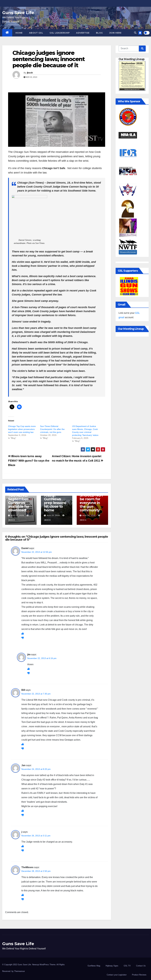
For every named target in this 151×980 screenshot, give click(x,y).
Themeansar (19, 971)
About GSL (36, 32)
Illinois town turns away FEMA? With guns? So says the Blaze (28, 461)
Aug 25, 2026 (53, 515)
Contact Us (141, 966)
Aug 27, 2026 (17, 515)
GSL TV (127, 966)
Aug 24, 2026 (89, 515)
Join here (115, 32)
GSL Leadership (60, 32)
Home (19, 32)
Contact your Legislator (117, 975)
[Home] (7, 33)
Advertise (83, 32)
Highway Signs (112, 966)
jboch (30, 72)
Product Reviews (139, 975)
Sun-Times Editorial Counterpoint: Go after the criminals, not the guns (52, 429)
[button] (135, 32)
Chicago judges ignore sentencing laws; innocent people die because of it (49, 59)
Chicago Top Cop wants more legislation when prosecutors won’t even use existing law (22, 429)
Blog (99, 32)
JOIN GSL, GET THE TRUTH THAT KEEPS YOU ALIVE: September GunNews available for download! (20, 497)
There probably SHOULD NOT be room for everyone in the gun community (91, 499)
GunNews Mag (94, 966)
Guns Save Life (18, 12)
